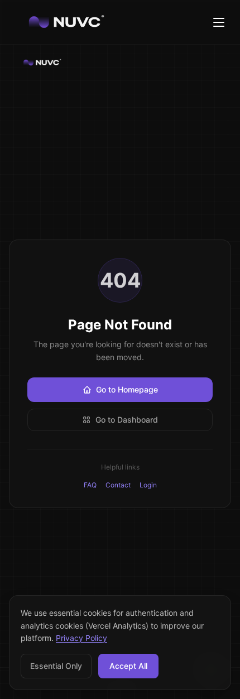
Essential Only (56, 666)
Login (148, 485)
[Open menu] (219, 22)
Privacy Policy (81, 638)
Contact (118, 485)
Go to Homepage (127, 389)
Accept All (128, 666)
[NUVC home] (120, 62)
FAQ (90, 485)
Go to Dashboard (126, 419)
